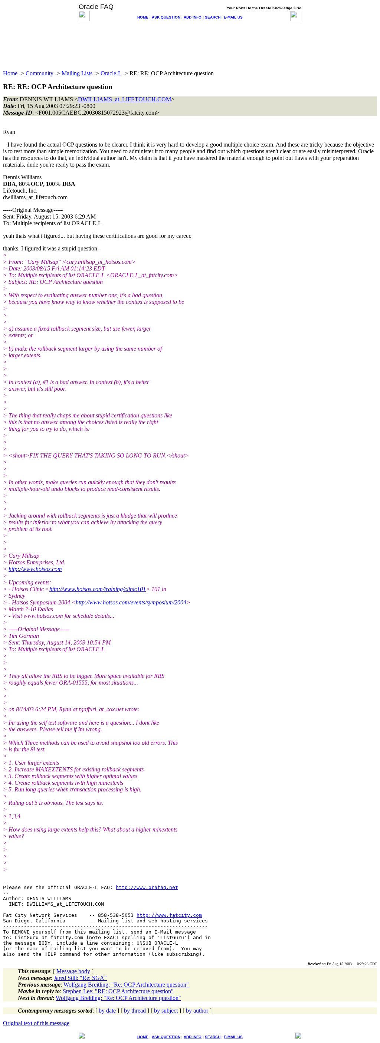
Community (39, 73)
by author (197, 1010)
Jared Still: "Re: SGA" (80, 978)
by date (107, 1010)
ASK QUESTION (166, 17)
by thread (135, 1010)
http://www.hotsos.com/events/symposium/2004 (131, 602)
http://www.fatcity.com (169, 915)
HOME (142, 17)
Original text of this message (36, 1023)
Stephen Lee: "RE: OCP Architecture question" (118, 991)
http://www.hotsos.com (35, 569)
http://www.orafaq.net (147, 887)
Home (10, 73)
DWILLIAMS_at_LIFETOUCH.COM (124, 99)
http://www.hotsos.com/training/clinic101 (97, 589)
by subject (166, 1010)
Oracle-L (111, 73)
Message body (73, 971)
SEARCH (212, 17)
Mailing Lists (77, 73)
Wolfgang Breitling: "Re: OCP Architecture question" (126, 984)
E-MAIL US (233, 17)
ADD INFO (193, 17)
